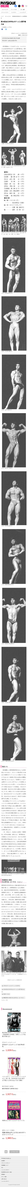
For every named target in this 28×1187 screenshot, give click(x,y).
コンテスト (13, 12)
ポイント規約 (4, 1176)
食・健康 (23, 9)
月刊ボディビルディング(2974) (12, 985)
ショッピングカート (5, 1181)
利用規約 (3, 1174)
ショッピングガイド (5, 1169)
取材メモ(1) (7, 994)
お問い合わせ (4, 1178)
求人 (2, 1167)
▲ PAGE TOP (14, 1151)
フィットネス (14, 9)
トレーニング (5, 9)
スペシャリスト (4, 12)
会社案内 (3, 1160)
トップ (2, 16)
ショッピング (23, 12)
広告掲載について (4, 1165)
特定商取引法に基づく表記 (6, 1172)
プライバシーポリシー (5, 1162)
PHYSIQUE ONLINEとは (6, 1158)
